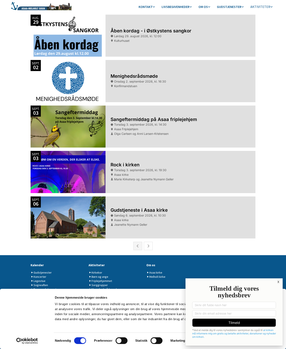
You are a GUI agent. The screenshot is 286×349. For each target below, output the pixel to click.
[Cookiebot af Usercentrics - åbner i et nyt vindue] (27, 341)
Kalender (37, 265)
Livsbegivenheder (175, 7)
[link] (146, 7)
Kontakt (146, 7)
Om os (203, 7)
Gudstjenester (229, 7)
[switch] (122, 340)
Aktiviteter (260, 7)
